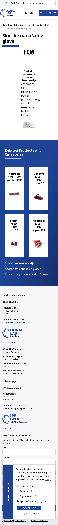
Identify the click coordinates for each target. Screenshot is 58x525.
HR (23, 3)
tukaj (48, 479)
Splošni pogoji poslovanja (14, 520)
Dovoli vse (29, 508)
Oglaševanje (26, 496)
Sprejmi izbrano (29, 513)
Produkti (12, 25)
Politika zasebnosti (39, 520)
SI (7, 3)
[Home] (8, 12)
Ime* (4, 447)
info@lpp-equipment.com (20, 408)
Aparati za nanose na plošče (23, 269)
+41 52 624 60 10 (18, 405)
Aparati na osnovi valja (20, 263)
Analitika (24, 491)
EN (12, 3)
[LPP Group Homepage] (12, 330)
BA (17, 3)
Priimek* (6, 457)
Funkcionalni (26, 486)
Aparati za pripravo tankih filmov (37, 25)
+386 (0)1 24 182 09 (19, 319)
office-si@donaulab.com (19, 322)
